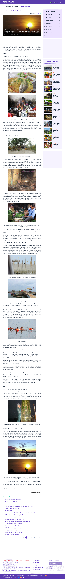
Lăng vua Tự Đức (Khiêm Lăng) (56, 103)
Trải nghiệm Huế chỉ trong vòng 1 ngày (14, 514)
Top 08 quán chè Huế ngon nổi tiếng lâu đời (56, 89)
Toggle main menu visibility (60, 2)
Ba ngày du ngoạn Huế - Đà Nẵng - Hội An (15, 519)
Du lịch (16, 6)
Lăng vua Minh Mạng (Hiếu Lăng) (56, 124)
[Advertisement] (22, 547)
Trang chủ (8, 6)
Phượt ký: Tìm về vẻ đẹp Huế (12, 534)
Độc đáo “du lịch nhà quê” (11, 517)
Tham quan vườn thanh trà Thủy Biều (14, 504)
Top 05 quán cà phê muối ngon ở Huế (56, 110)
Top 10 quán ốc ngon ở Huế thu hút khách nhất (57, 138)
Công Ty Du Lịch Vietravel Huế (12, 508)
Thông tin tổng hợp (50, 11)
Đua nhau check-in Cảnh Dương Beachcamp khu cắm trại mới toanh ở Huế (22, 512)
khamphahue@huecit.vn (11, 565)
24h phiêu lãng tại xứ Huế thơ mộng (13, 523)
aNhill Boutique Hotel (55, 96)
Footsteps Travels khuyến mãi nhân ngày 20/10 (16, 530)
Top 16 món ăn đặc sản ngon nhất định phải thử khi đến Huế (56, 75)
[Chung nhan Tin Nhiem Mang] (9, 577)
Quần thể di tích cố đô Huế (56, 68)
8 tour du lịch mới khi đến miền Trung (13, 525)
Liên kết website (53, 563)
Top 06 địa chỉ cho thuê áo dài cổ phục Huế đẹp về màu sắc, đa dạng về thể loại (56, 82)
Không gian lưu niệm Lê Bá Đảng (13, 499)
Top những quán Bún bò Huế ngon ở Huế (56, 145)
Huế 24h (37, 565)
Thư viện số (37, 569)
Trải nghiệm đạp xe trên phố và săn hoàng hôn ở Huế (17, 521)
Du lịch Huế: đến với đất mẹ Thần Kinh (14, 532)
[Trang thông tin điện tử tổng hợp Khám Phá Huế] (32, 2)
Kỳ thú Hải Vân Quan (10, 510)
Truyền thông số (39, 567)
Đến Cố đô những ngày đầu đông (13, 528)
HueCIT (41, 575)
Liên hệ (36, 571)
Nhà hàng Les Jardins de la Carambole (56, 117)
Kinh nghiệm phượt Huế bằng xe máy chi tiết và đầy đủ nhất (19, 506)
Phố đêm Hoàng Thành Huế (11, 501)
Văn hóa (37, 562)
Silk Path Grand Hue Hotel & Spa (56, 131)
